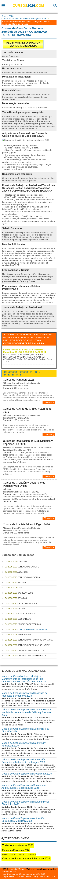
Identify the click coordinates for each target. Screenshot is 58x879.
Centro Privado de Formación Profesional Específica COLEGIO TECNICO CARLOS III (24, 350)
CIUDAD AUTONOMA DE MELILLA (25, 656)
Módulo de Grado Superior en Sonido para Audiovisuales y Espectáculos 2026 (23, 786)
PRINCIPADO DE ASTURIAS (23, 624)
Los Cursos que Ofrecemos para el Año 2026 (24, 874)
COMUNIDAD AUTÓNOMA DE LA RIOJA (27, 645)
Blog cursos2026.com (44, 876)
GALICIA (15, 588)
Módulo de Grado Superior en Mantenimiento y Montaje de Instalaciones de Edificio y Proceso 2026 (26, 712)
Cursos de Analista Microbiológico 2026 (26, 524)
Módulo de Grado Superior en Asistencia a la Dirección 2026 (25, 730)
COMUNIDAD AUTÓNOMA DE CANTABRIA (29, 640)
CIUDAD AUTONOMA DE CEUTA (24, 650)
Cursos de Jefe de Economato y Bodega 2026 (19, 854)
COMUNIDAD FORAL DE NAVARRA (26, 629)
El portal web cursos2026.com (17, 876)
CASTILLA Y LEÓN (19, 593)
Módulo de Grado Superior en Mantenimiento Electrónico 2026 (25, 803)
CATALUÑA (16, 562)
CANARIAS (16, 598)
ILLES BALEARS (18, 619)
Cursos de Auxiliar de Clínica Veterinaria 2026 (27, 410)
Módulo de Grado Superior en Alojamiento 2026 (26, 773)
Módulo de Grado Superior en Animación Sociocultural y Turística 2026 (22, 819)
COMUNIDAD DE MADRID (22, 567)
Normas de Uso (8, 871)
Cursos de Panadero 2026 (18, 379)
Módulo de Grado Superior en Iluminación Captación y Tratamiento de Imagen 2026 (23, 760)
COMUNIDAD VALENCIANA (22, 577)
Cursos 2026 (7, 16)
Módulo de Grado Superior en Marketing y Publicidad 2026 (23, 744)
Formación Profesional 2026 (15, 850)
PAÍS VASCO (16, 582)
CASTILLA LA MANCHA (21, 603)
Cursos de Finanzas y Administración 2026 (26, 858)
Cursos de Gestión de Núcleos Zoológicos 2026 (23, 18)
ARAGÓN (15, 609)
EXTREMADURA (18, 635)
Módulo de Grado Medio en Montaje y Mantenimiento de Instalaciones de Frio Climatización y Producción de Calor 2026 (23, 679)
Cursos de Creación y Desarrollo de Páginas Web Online (24, 484)
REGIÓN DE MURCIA (20, 614)
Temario (48, 402)
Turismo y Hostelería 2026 (17, 845)
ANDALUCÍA (16, 572)
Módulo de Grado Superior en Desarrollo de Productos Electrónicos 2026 (24, 694)
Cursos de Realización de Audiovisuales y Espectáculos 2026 (28, 442)
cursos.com (28, 5)
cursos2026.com (17, 869)
